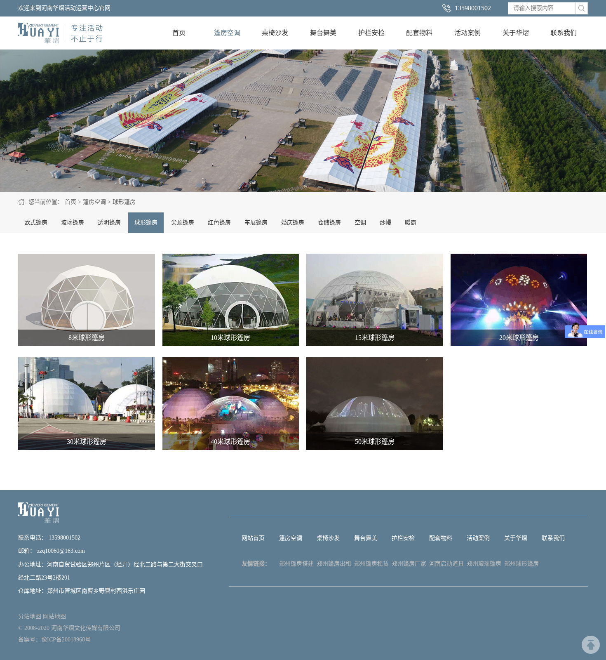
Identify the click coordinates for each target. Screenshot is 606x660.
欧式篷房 (35, 222)
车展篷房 (256, 222)
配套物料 (419, 32)
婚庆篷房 (292, 222)
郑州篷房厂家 (409, 564)
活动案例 (467, 32)
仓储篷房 (329, 222)
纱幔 (385, 222)
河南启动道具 (446, 564)
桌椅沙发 (275, 32)
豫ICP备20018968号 (66, 639)
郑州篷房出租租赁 (334, 566)
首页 (179, 32)
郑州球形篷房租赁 (521, 566)
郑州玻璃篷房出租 (484, 566)
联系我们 (563, 32)
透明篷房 (109, 222)
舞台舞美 (323, 32)
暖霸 (410, 222)
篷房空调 (227, 32)
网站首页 (253, 538)
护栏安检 (371, 32)
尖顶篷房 (182, 222)
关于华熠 (516, 32)
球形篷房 (124, 202)
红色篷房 (219, 222)
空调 (360, 222)
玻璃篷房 (72, 222)
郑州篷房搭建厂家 (296, 566)
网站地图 (54, 616)
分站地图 (29, 616)
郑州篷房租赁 (371, 564)
